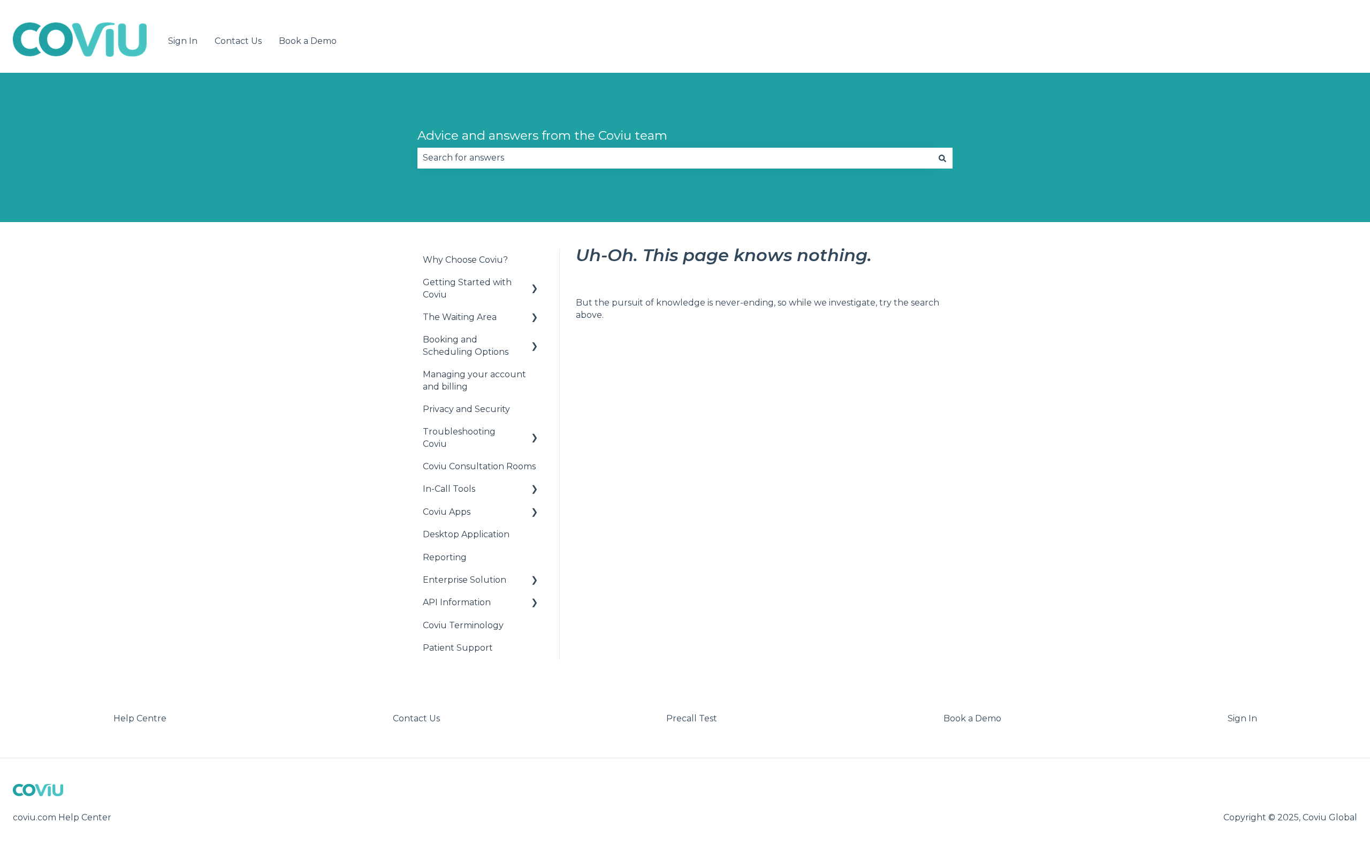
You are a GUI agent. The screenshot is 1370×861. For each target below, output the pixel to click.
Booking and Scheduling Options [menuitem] (465, 345)
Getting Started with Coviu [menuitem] (467, 288)
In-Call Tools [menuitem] (449, 489)
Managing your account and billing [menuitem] (474, 380)
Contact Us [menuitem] (416, 718)
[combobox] (674, 158)
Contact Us (238, 41)
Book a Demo (308, 41)
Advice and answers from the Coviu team (542, 135)
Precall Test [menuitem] (691, 718)
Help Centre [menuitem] (139, 718)
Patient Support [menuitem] (458, 648)
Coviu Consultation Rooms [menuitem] (479, 466)
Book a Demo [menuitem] (972, 718)
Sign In (182, 41)
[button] (534, 283)
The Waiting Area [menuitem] (460, 317)
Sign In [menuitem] (1242, 718)
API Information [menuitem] (457, 602)
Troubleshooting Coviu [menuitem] (459, 437)
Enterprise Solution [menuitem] (464, 580)
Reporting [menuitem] (445, 557)
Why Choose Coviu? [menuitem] (465, 260)
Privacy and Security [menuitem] (466, 409)
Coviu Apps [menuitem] (446, 512)
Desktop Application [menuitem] (466, 534)
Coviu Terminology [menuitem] (463, 625)
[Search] (942, 158)
